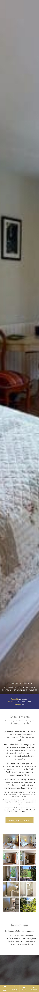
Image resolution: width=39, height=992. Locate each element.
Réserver (34, 990)
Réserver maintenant (19, 820)
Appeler (14, 990)
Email (24, 990)
